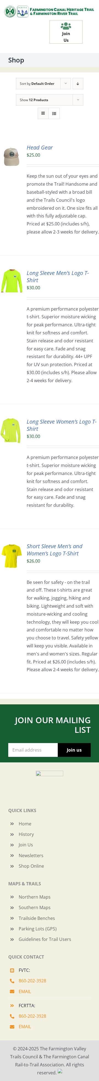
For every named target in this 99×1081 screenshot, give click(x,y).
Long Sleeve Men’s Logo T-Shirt (58, 276)
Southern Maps (35, 907)
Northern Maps (35, 897)
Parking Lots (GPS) (38, 929)
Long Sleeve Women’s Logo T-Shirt (62, 425)
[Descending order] (78, 83)
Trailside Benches (37, 918)
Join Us (26, 845)
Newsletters (31, 855)
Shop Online (31, 866)
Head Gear (40, 147)
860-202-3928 (32, 981)
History (26, 834)
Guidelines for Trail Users (45, 939)
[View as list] (54, 113)
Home (25, 824)
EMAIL (25, 991)
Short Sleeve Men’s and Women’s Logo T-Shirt (54, 549)
